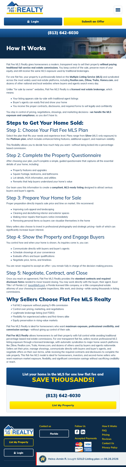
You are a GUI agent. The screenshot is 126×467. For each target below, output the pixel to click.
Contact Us (108, 443)
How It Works (109, 426)
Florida (54, 433)
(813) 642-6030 (63, 32)
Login (35, 21)
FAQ (104, 430)
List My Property (63, 405)
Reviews (106, 439)
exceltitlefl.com (36, 285)
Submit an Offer (93, 21)
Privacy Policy (109, 447)
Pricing (106, 434)
